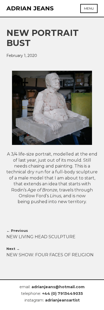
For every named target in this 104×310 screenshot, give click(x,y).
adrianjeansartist (62, 300)
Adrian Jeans (30, 8)
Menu (89, 8)
